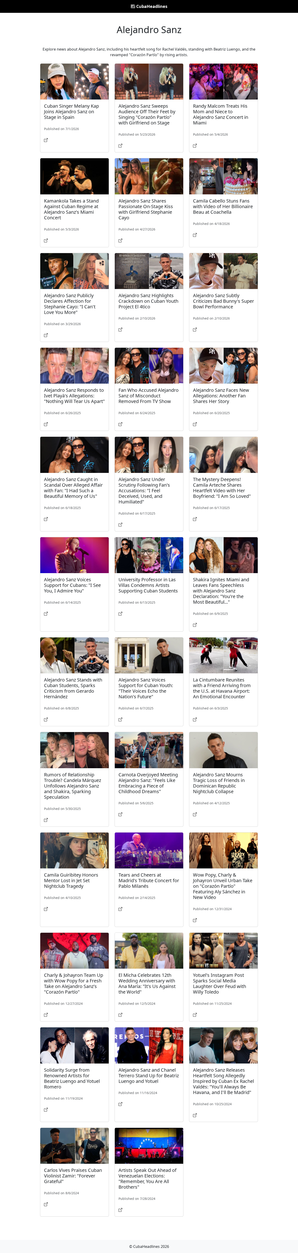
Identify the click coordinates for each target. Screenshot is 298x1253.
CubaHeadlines (151, 6)
